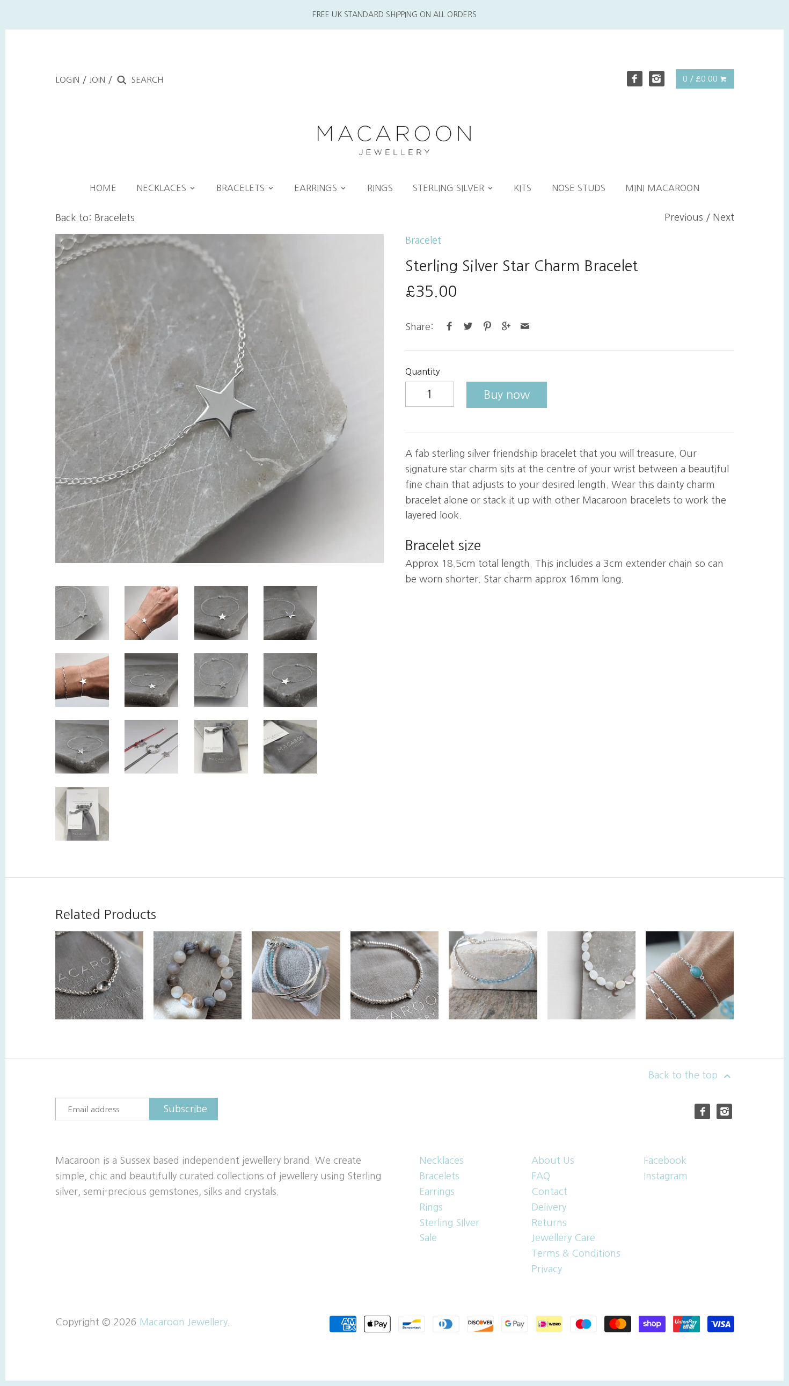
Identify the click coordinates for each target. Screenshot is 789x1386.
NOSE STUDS (578, 188)
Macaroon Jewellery (184, 1322)
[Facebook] (634, 78)
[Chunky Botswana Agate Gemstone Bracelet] (198, 975)
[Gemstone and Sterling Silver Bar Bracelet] (296, 975)
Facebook (665, 1160)
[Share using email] (525, 327)
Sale (428, 1238)
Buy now (507, 394)
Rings (431, 1207)
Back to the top (684, 1075)
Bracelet (423, 240)
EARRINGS (317, 188)
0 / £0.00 (701, 79)
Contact (549, 1192)
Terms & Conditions (575, 1253)
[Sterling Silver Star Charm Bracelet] (219, 398)
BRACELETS (241, 188)
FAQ (540, 1176)
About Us (552, 1160)
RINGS (380, 188)
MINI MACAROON (662, 188)
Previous (683, 217)
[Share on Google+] (506, 327)
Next (723, 217)
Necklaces (441, 1160)
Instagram (666, 1176)
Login (67, 80)
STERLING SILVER (450, 188)
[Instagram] (656, 78)
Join (97, 80)
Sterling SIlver (449, 1223)
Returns (549, 1223)
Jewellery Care (563, 1238)
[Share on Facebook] (449, 327)
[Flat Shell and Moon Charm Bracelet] (591, 975)
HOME (103, 188)
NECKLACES (162, 188)
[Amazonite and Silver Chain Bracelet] (690, 975)
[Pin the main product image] (487, 327)
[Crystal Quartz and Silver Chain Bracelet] (99, 975)
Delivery (548, 1207)
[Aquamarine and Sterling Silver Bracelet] (493, 975)
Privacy (546, 1269)
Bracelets (439, 1176)
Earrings (437, 1192)
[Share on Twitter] (468, 327)
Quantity (422, 371)
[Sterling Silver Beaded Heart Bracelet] (394, 975)
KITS (522, 188)
